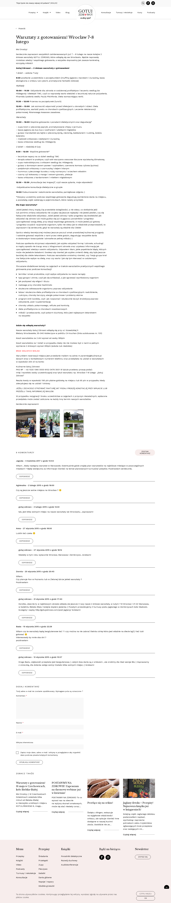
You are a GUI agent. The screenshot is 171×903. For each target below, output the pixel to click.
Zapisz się (142, 857)
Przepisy (32, 12)
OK (145, 898)
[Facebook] (148, 3)
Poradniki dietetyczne (71, 856)
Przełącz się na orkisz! (100, 803)
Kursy (139, 12)
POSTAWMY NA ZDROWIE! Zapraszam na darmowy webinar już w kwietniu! (66, 788)
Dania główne (45, 877)
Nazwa (20, 723)
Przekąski (43, 860)
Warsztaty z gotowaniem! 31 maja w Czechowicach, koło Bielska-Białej (30, 786)
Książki (45, 12)
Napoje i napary (46, 882)
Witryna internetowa (24, 742)
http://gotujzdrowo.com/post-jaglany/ (53, 610)
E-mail (19, 733)
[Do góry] (166, 887)
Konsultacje (106, 12)
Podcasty (151, 12)
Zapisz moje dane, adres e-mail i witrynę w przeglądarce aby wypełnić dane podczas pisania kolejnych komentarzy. (50, 753)
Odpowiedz (24, 476)
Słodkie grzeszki (46, 886)
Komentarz (21, 696)
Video (58, 12)
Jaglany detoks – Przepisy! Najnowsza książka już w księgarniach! (138, 806)
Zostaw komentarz (145, 452)
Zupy (41, 865)
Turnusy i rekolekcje (124, 12)
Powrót (22, 28)
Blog (67, 12)
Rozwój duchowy (69, 860)
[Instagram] (153, 3)
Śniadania (43, 856)
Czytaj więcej (22, 811)
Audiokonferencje (69, 865)
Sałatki (42, 873)
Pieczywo (43, 869)
